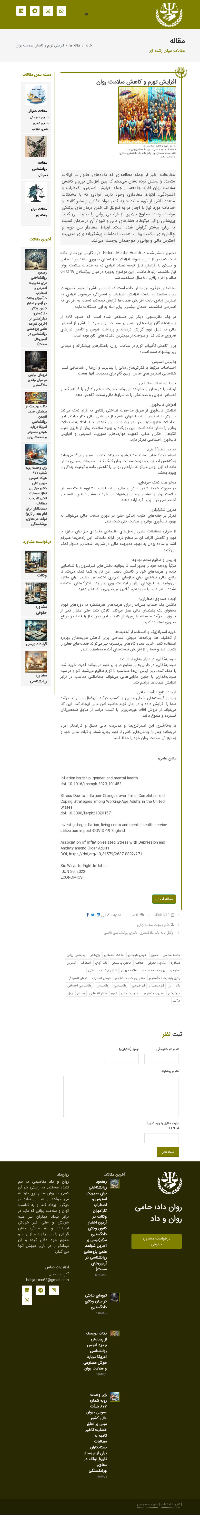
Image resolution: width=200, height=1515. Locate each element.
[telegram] (35, 11)
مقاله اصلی (164, 899)
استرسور (175, 970)
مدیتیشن (174, 993)
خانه (89, 45)
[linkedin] (21, 11)
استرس (71, 962)
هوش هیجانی (137, 955)
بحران (81, 993)
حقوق (154, 955)
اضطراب (85, 962)
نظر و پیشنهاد (170, 1071)
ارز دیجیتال (156, 985)
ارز (169, 985)
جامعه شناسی (171, 955)
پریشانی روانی (76, 955)
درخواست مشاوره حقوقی (156, 1241)
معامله (139, 962)
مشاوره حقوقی (157, 962)
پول (70, 993)
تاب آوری (101, 962)
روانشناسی (121, 985)
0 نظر (134, 915)
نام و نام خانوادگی (167, 1049)
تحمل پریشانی (121, 962)
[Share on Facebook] (87, 915)
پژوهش (95, 955)
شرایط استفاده (170, 1504)
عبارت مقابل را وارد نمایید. (162, 1126)
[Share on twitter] (92, 915)
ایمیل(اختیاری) (129, 1049)
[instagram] (48, 11)
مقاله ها (74, 45)
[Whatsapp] (61, 11)
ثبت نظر (168, 1152)
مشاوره (175, 962)
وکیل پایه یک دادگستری (164, 978)
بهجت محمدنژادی (153, 970)
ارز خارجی (138, 985)
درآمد (176, 1001)
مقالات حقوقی (37, 111)
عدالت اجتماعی (114, 955)
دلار (178, 985)
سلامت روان (129, 970)
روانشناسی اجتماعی (79, 985)
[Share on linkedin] (97, 915)
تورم (114, 993)
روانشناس (103, 985)
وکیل (91, 970)
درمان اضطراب (101, 978)
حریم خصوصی (147, 1504)
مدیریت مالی (129, 993)
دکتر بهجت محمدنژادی (130, 978)
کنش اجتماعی (108, 970)
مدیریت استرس (153, 993)
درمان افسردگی (77, 978)
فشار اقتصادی (98, 993)
